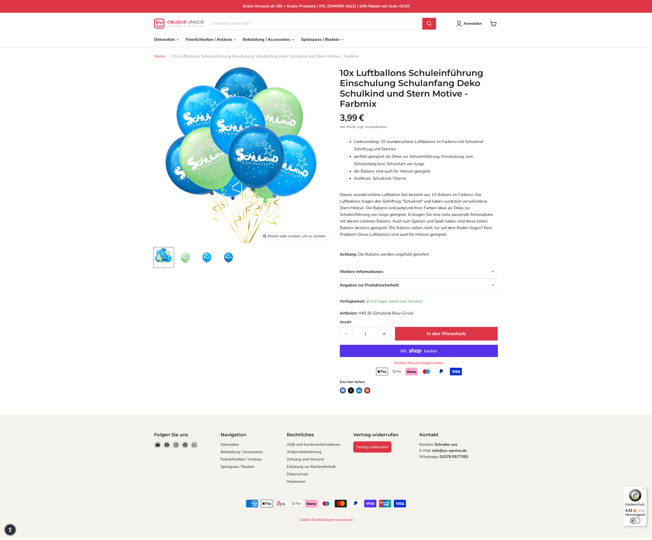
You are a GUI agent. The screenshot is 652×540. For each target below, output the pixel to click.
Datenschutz (297, 474)
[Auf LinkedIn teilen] (359, 390)
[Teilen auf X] (351, 390)
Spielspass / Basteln (321, 39)
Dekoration (165, 39)
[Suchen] (429, 24)
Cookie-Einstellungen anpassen (326, 520)
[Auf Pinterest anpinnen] (367, 390)
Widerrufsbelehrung (304, 451)
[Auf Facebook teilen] (343, 390)
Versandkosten (376, 127)
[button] (10, 530)
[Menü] (644, 489)
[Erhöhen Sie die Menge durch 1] (384, 334)
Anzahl (345, 322)
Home (159, 56)
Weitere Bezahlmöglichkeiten (419, 363)
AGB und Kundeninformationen (314, 444)
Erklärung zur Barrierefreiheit (311, 466)
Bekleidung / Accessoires (267, 39)
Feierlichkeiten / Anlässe (209, 39)
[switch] (635, 521)
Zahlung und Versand (305, 459)
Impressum (296, 481)
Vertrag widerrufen (372, 447)
